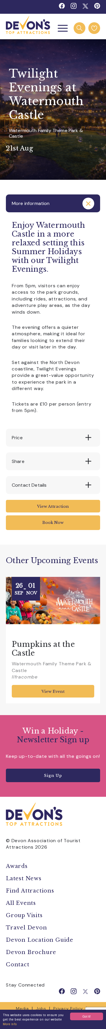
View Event (53, 691)
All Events (21, 903)
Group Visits (25, 915)
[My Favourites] (94, 28)
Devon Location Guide (39, 940)
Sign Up (53, 775)
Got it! (86, 1016)
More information (31, 203)
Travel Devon (26, 927)
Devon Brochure (31, 952)
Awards (17, 866)
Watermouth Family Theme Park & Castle (46, 133)
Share (18, 461)
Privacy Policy (68, 1008)
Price (17, 438)
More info (10, 1024)
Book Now (53, 522)
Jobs (41, 1008)
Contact (17, 964)
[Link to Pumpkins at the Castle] (53, 606)
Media (22, 1008)
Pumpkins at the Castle (43, 649)
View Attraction (53, 506)
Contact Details (29, 485)
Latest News (24, 878)
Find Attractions (30, 891)
